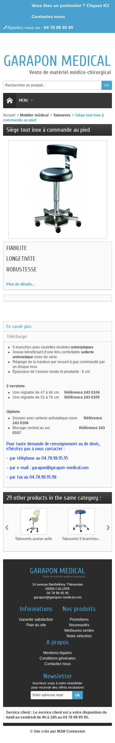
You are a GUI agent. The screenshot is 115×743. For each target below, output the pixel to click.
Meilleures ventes (79, 630)
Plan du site (36, 625)
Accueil (9, 115)
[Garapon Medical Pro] (57, 62)
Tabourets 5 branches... (81, 539)
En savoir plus (19, 326)
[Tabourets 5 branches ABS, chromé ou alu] (81, 521)
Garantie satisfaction (36, 619)
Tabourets (62, 115)
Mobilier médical (34, 115)
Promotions (79, 619)
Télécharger (17, 336)
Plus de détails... (20, 284)
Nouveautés (79, 625)
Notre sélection (79, 636)
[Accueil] (9, 100)
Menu (23, 100)
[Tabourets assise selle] (33, 521)
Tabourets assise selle (33, 539)
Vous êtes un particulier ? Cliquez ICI (70, 5)
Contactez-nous (48, 16)
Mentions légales (57, 653)
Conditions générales (57, 658)
